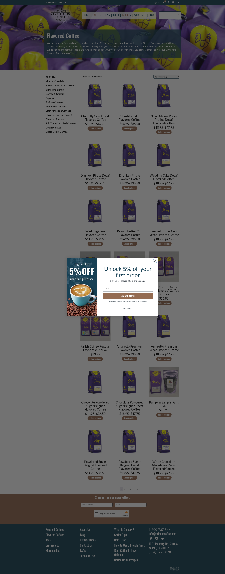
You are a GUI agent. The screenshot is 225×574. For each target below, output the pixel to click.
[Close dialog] (155, 261)
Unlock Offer (128, 296)
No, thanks (128, 308)
